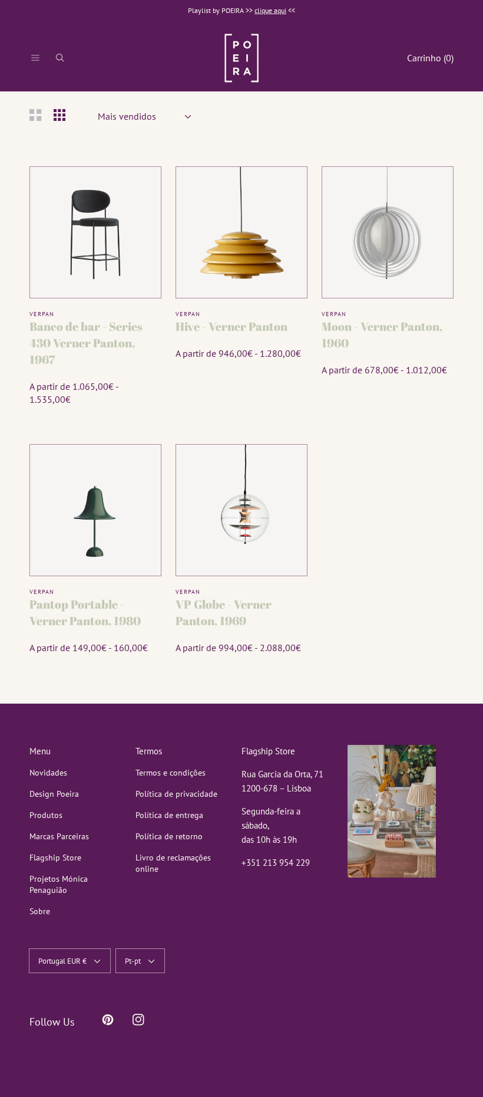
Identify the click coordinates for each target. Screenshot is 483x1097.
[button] (35, 58)
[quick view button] (137, 190)
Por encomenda (95, 274)
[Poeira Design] (241, 58)
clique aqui (270, 10)
